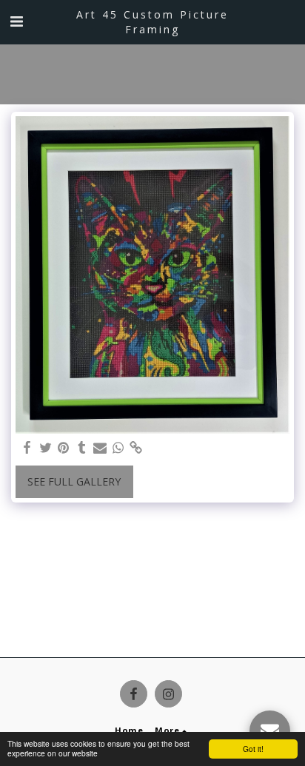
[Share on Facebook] (27, 447)
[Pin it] (63, 447)
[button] (16, 21)
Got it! (253, 748)
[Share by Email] (100, 447)
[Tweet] (46, 447)
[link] (136, 447)
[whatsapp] (118, 447)
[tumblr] (82, 447)
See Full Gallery (74, 481)
